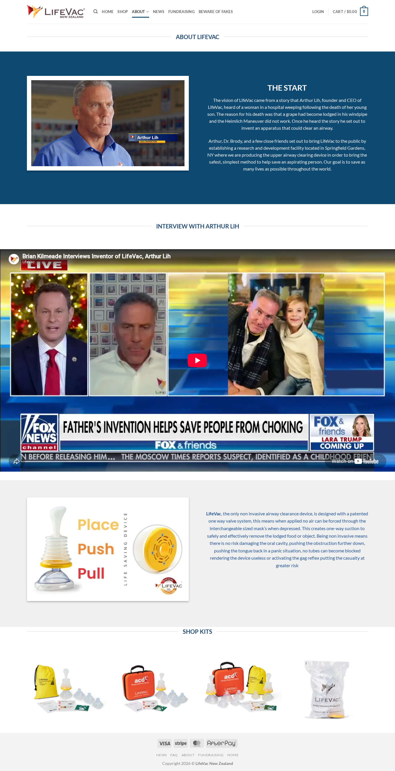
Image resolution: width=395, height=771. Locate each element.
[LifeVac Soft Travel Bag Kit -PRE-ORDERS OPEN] (67, 686)
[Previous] (27, 688)
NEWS (158, 11)
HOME (107, 11)
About (188, 755)
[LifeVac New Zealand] (56, 12)
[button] (318, 11)
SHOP (122, 11)
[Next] (368, 688)
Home (233, 755)
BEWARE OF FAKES (216, 11)
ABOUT (138, 11)
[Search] (95, 11)
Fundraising (181, 11)
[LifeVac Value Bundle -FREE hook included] (241, 686)
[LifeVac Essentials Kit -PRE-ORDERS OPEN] (327, 686)
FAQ (174, 755)
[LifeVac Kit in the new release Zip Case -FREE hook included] (154, 686)
